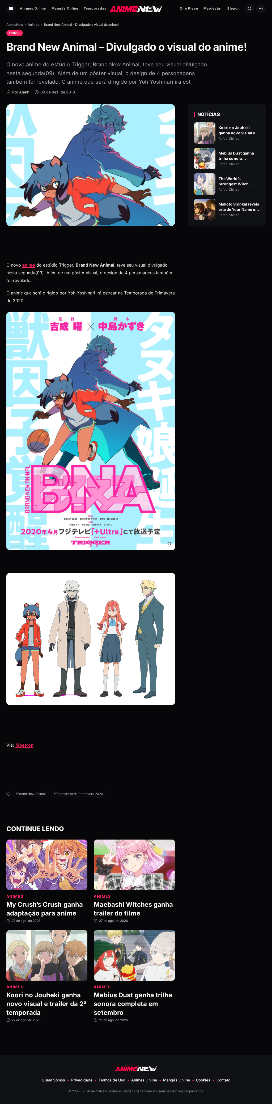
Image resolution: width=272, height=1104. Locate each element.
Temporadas (95, 8)
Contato (223, 1080)
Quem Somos (53, 1080)
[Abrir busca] (249, 8)
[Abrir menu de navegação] (11, 8)
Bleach (233, 8)
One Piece (189, 8)
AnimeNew (14, 25)
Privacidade (81, 1080)
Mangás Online (65, 8)
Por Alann (20, 92)
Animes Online (33, 8)
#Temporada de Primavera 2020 (78, 794)
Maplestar (212, 8)
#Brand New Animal (31, 794)
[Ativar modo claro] (261, 8)
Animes (33, 25)
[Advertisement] (227, 276)
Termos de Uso (112, 1080)
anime (28, 265)
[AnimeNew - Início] (136, 8)
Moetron (24, 745)
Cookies (203, 1080)
